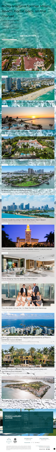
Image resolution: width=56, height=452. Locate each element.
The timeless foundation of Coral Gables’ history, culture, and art (27, 249)
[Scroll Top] (54, 449)
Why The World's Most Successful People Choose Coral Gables (11, 23)
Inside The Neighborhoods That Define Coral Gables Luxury (11, 24)
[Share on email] (3, 44)
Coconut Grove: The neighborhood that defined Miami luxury (25, 161)
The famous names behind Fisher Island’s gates (21, 132)
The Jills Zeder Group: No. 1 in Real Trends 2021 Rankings (24, 308)
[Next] (32, 406)
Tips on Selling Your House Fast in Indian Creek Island (23, 73)
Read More (5, 76)
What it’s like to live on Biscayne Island (17, 190)
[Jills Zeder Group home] (3, 3)
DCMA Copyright (41, 446)
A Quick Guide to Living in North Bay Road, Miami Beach (24, 220)
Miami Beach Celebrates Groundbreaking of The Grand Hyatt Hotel (28, 102)
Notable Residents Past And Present (8, 30)
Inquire (20, 39)
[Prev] (24, 406)
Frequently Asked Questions (7, 32)
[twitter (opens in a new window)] (33, 442)
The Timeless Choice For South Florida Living (9, 25)
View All (28, 406)
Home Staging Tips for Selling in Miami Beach (20, 279)
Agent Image (48, 447)
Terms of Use (44, 446)
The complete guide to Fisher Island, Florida (19, 401)
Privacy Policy (48, 446)
